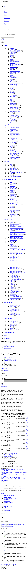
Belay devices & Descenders (16, 228)
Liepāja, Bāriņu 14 (8, 456)
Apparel (6, 125)
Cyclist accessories (14, 109)
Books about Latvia (14, 322)
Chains (11, 65)
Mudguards (12, 88)
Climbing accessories (14, 257)
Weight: (2, 375)
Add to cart (3, 384)
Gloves (11, 149)
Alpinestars (6, 370)
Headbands (12, 154)
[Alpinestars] (4, 368)
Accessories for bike (14, 105)
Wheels (11, 59)
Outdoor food (13, 194)
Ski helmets (12, 288)
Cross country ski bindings (16, 269)
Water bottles (13, 95)
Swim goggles (13, 306)
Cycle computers (13, 97)
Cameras (12, 206)
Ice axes (11, 242)
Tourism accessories (14, 208)
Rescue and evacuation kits (16, 237)
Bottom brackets (13, 77)
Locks (11, 89)
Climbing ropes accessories (16, 253)
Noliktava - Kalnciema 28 (10, 457)
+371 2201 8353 (21, 488)
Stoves (11, 191)
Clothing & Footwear (15, 111)
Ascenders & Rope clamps (16, 229)
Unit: (2, 373)
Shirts (11, 131)
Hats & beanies (13, 155)
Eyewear (12, 87)
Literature (12, 328)
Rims (11, 60)
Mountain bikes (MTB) (15, 51)
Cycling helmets (13, 85)
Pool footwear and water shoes (17, 172)
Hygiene (12, 211)
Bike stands (12, 104)
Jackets (11, 112)
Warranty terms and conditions (11, 498)
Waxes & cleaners (14, 299)
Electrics (12, 203)
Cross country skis (14, 267)
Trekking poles (13, 202)
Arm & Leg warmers (14, 116)
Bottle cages (12, 96)
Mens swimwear (13, 310)
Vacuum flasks (13, 196)
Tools (11, 99)
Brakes (11, 73)
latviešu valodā (15, 342)
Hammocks (12, 187)
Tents (11, 182)
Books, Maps (8, 318)
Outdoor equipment (10, 179)
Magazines (12, 325)
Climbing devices (14, 225)
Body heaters (13, 216)
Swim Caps (12, 307)
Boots (11, 164)
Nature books (13, 321)
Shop (5, 12)
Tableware (12, 195)
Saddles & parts (13, 67)
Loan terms (6, 499)
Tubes (11, 57)
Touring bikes (13, 49)
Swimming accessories (15, 305)
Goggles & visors (14, 290)
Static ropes (12, 245)
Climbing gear (8, 219)
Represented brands (8, 509)
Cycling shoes (13, 119)
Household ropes (14, 252)
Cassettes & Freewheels (15, 64)
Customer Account (9, 332)
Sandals (11, 167)
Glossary (6, 507)
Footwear (6, 161)
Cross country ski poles (15, 271)
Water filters (12, 198)
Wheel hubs (12, 63)
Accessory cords (13, 248)
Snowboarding (13, 273)
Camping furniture (14, 200)
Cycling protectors (14, 108)
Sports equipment (9, 302)
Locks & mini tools (14, 210)
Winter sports (8, 263)
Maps (11, 327)
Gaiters (11, 175)
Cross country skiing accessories (17, 272)
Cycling (6, 45)
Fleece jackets (13, 129)
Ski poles (12, 286)
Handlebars (12, 68)
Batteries (12, 207)
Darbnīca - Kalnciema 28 (10, 459)
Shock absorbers (13, 240)
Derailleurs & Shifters (15, 72)
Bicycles (12, 48)
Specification (4, 386)
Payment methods (8, 505)
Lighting (12, 199)
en (4, 6)
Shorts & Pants (13, 115)
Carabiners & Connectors (16, 226)
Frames (11, 79)
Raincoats (12, 146)
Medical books (13, 324)
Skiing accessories (14, 287)
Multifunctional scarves (15, 153)
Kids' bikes (12, 53)
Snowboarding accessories (16, 279)
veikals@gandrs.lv (13, 564)
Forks (11, 80)
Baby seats (12, 92)
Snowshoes (12, 292)
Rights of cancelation (9, 502)
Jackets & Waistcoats (14, 127)
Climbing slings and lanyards (16, 238)
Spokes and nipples (14, 61)
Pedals (11, 75)
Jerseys (11, 113)
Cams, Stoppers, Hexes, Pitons (17, 234)
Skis (11, 283)
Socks (11, 147)
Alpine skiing (13, 280)
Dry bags (12, 190)
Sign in (2, 493)
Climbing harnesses (14, 224)
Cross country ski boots (15, 268)
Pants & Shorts (13, 130)
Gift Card (7, 338)
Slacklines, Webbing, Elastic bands (18, 249)
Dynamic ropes (13, 246)
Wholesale (7, 18)
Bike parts (12, 55)
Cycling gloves (13, 117)
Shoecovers (12, 120)
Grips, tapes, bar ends (15, 71)
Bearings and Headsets (15, 83)
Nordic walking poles (15, 314)
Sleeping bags (13, 183)
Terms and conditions (9, 495)
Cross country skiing (14, 265)
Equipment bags (13, 260)
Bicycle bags (13, 103)
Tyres (11, 56)
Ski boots (12, 282)
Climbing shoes (13, 169)
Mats (11, 184)
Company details (7, 506)
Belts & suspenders (14, 157)
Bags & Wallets (13, 188)
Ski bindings (12, 284)
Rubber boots (13, 168)
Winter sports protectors (15, 291)
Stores (5, 335)
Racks (11, 101)
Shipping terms (7, 497)
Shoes (11, 165)
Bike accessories (13, 84)
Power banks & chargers (15, 204)
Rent (5, 15)
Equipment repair (14, 214)
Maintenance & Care (14, 295)
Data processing (7, 501)
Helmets (11, 222)
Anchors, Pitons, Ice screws (16, 236)
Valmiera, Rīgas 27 (8, 455)
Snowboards (12, 275)
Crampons (12, 254)
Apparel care (13, 158)
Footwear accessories (15, 176)
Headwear (12, 150)
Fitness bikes (13, 52)
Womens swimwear (14, 309)
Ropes (11, 244)
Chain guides (13, 81)
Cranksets (12, 76)
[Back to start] (2, 39)
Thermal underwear (14, 133)
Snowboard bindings (14, 277)
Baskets (11, 100)
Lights (11, 91)
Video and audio (13, 329)
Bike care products (14, 107)
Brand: (2, 370)
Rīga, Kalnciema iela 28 (11, 453)
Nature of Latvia (7, 510)
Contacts (6, 21)
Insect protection (13, 215)
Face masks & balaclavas (15, 151)
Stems (11, 69)
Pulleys (11, 230)
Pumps (11, 93)
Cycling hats (12, 122)
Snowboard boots (14, 276)
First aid (11, 212)
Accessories (12, 313)
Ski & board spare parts (15, 296)
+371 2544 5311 (4, 564)
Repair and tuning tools (15, 298)
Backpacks (12, 186)
